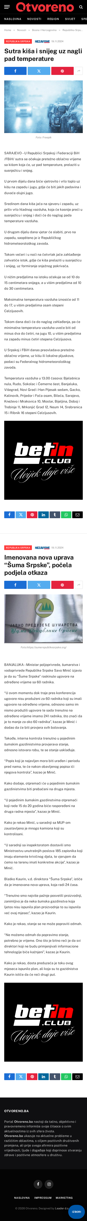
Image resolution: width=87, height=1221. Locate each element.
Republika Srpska (18, 41)
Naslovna (12, 19)
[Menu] (7, 7)
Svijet (70, 19)
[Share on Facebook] (15, 71)
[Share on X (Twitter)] (39, 71)
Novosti (34, 19)
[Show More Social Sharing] (79, 71)
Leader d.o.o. (63, 1208)
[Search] (80, 7)
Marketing (64, 1197)
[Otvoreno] (45, 7)
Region (53, 19)
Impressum (43, 1197)
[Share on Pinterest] (62, 71)
